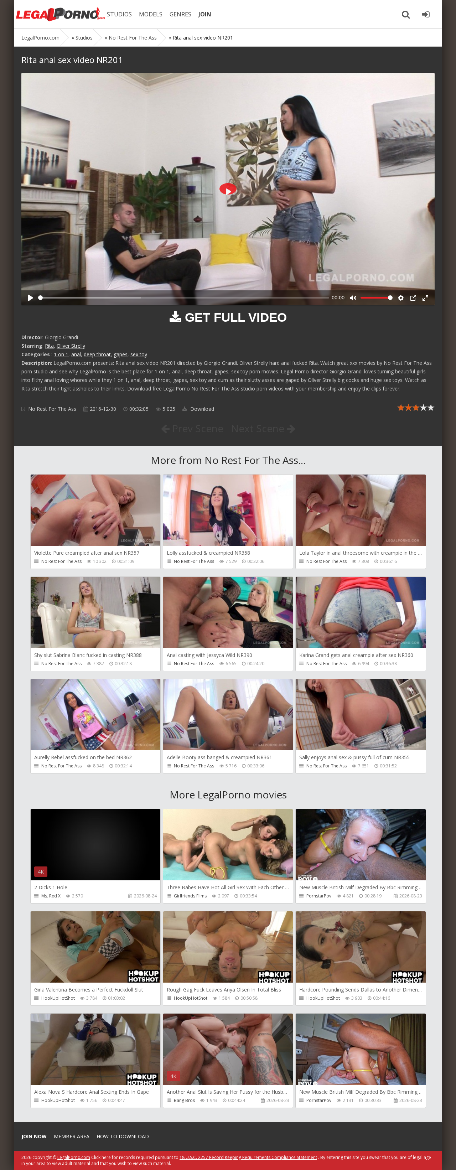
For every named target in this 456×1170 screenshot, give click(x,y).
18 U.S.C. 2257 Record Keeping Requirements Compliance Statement (248, 1157)
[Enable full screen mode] (425, 298)
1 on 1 (61, 354)
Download (201, 408)
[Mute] (353, 298)
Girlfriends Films (190, 896)
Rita (49, 345)
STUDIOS (119, 14)
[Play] (30, 298)
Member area (71, 1136)
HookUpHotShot (58, 998)
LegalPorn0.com (73, 1157)
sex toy (138, 354)
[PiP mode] (413, 298)
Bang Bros (184, 1100)
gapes (121, 354)
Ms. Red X (51, 896)
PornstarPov (318, 896)
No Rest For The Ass (52, 408)
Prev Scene (196, 428)
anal (76, 354)
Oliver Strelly (71, 345)
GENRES (180, 14)
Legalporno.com (60, 14)
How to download (123, 1136)
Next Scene (259, 428)
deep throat (97, 354)
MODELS (150, 14)
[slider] (183, 297)
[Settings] (400, 298)
